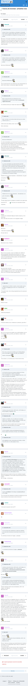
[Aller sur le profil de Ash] (2, 265)
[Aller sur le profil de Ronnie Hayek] (2, 513)
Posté (8, 25)
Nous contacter (11, 682)
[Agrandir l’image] (12, 65)
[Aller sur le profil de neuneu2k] (2, 484)
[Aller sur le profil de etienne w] (2, 72)
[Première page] (2, 19)
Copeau (4, 13)
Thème (9, 681)
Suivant (23, 19)
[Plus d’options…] (25, 25)
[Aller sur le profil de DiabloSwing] (2, 542)
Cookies (18, 682)
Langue (4, 681)
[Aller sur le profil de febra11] (2, 596)
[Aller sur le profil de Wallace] (2, 91)
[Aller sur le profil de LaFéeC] (2, 503)
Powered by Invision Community (14, 684)
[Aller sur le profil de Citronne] (2, 156)
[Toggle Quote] (3, 29)
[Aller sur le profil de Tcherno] (2, 211)
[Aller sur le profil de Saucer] (2, 225)
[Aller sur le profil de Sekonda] (2, 25)
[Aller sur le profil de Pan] (2, 299)
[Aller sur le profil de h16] (2, 319)
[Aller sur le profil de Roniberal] (2, 239)
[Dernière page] (26, 19)
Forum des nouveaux (15, 14)
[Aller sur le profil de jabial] (2, 112)
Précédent (5, 19)
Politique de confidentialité (18, 681)
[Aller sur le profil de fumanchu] (2, 365)
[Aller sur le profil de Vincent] (2, 51)
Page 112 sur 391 (14, 19)
